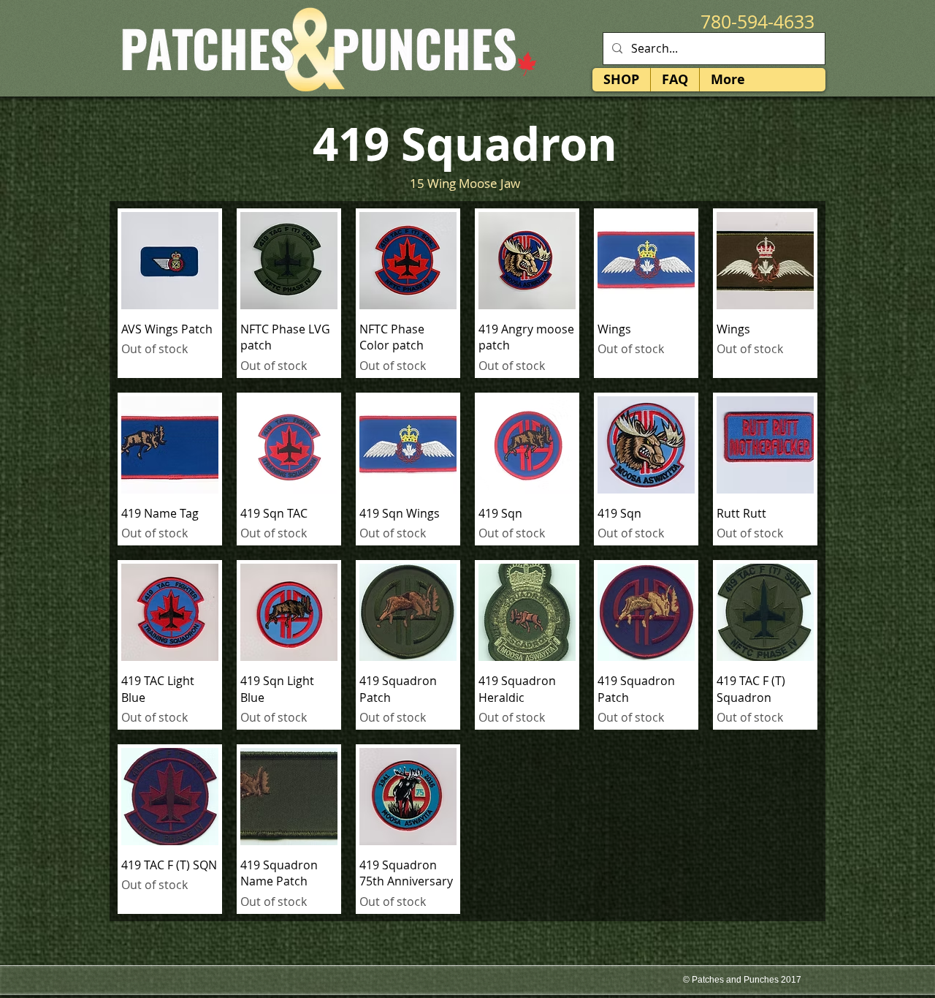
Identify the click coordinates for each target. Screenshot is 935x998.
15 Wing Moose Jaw (465, 183)
